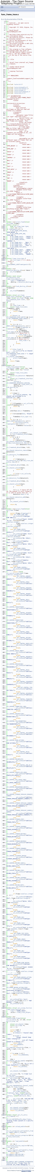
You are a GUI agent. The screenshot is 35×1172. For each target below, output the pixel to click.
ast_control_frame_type (14, 573)
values (8, 264)
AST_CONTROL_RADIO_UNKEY (15, 651)
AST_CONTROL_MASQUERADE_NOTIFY (17, 787)
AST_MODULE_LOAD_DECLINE (15, 1154)
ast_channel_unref (16, 1109)
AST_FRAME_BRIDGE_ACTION (22, 977)
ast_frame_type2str (20, 1091)
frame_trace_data (18, 258)
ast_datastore (20, 375)
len (13, 539)
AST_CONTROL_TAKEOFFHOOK (15, 607)
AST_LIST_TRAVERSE (12, 1085)
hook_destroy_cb (21, 286)
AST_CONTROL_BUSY (23, 599)
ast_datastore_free (13, 454)
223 (3, 509)
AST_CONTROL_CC (22, 727)
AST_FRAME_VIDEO (17, 238)
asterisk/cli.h (20, 93)
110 (3, 260)
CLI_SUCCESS (22, 1066)
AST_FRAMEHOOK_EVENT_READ (18, 318)
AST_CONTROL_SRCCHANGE (25, 733)
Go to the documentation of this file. (12, 19)
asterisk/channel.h (21, 88)
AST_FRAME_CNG (16, 252)
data (8, 301)
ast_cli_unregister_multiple (16, 1131)
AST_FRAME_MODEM (17, 254)
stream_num (18, 1101)
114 (3, 268)
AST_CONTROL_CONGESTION (14, 620)
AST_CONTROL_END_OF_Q (24, 765)
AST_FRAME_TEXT (17, 245)
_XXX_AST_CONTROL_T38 (24, 687)
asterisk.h (18, 84)
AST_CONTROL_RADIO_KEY (25, 643)
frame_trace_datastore (14, 279)
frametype (24, 327)
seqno (9, 1101)
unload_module (20, 1126)
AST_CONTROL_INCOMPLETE (14, 759)
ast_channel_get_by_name (15, 1060)
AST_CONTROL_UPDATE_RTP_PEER (16, 772)
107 (3, 255)
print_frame (20, 222)
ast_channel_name (12, 356)
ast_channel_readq (26, 1085)
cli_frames (10, 1116)
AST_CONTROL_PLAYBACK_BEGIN (16, 855)
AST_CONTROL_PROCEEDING (14, 664)
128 (3, 295)
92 (3, 228)
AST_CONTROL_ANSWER (23, 593)
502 (3, 1141)
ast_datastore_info (13, 277)
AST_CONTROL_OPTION (23, 637)
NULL (9, 377)
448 (3, 1016)
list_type (16, 260)
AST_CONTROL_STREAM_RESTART (16, 834)
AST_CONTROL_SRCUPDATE (25, 693)
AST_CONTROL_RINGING (24, 588)
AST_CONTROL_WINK (23, 632)
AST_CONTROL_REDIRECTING (15, 714)
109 (3, 258)
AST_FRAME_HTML (17, 251)
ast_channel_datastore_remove (16, 450)
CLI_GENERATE (18, 1044)
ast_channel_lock (16, 432)
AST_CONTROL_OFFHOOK (24, 613)
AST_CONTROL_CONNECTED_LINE (16, 706)
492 (3, 1115)
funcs (2, 10)
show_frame (17, 305)
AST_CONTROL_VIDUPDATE (25, 681)
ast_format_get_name (13, 535)
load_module (19, 1141)
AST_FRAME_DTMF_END (18, 233)
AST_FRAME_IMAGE (17, 250)
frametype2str (13, 229)
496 (3, 1126)
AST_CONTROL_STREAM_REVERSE (16, 841)
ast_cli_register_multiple (15, 1150)
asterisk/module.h (21, 87)
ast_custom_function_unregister (17, 1135)
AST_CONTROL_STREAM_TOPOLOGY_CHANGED (19, 803)
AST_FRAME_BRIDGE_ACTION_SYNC (16, 987)
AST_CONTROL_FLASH (23, 626)
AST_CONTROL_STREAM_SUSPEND (16, 826)
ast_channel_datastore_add (15, 497)
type (26, 226)
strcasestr (20, 422)
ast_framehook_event (13, 299)
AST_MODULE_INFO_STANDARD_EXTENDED (18, 1161)
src (25, 1000)
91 (3, 226)
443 (3, 1008)
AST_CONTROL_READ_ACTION (15, 740)
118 (3, 276)
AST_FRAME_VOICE (17, 236)
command (18, 1033)
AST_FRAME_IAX (16, 244)
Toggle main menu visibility (2, 7)
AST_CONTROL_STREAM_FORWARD (16, 848)
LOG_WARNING (23, 394)
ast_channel (27, 296)
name (12, 1011)
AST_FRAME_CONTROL (18, 239)
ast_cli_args (10, 1021)
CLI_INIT (17, 1031)
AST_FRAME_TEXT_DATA (19, 247)
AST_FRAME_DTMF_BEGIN (19, 230)
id (17, 438)
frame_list (17, 1087)
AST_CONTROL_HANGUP (23, 576)
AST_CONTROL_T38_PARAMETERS (16, 721)
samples (19, 542)
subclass (10, 522)
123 (3, 286)
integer (16, 522)
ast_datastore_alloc (13, 460)
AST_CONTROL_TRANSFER (24, 699)
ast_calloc (27, 403)
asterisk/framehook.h (22, 91)
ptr (12, 930)
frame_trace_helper (13, 367)
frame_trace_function (13, 1009)
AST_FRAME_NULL (17, 242)
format (16, 536)
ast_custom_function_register (16, 1145)
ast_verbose (17, 351)
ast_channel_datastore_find (16, 441)
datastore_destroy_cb (13, 270)
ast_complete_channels (14, 1047)
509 (3, 1160)
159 (3, 365)
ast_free (13, 271)
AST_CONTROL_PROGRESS (24, 656)
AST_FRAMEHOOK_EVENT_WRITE (15, 317)
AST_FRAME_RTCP (19, 905)
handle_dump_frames (14, 1018)
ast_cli (15, 1063)
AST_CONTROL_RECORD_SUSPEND (16, 877)
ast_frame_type (19, 226)
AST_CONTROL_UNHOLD (23, 675)
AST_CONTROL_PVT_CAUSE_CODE (16, 779)
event (23, 299)
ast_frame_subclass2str (21, 1094)
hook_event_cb (12, 296)
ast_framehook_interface (24, 378)
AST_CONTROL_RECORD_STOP (15, 870)
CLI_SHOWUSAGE (23, 1055)
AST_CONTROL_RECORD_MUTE (15, 885)
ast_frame (9, 223)
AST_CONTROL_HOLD (23, 670)
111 (3, 263)
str (20, 228)
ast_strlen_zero (12, 1000)
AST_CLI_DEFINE (11, 1119)
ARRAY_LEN (15, 264)
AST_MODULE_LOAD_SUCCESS (15, 1156)
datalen (14, 545)
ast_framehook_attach (20, 434)
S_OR (15, 1103)
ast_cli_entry (11, 1019)
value (26, 369)
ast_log (15, 394)
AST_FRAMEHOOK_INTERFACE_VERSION (17, 383)
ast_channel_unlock (13, 468)
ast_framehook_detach (13, 447)
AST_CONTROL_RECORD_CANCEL (15, 863)
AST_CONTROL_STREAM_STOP (15, 819)
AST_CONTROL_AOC (22, 746)
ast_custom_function (25, 1008)
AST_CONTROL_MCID (23, 752)
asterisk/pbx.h (20, 90)
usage (17, 1035)
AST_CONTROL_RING (23, 582)
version (16, 381)
